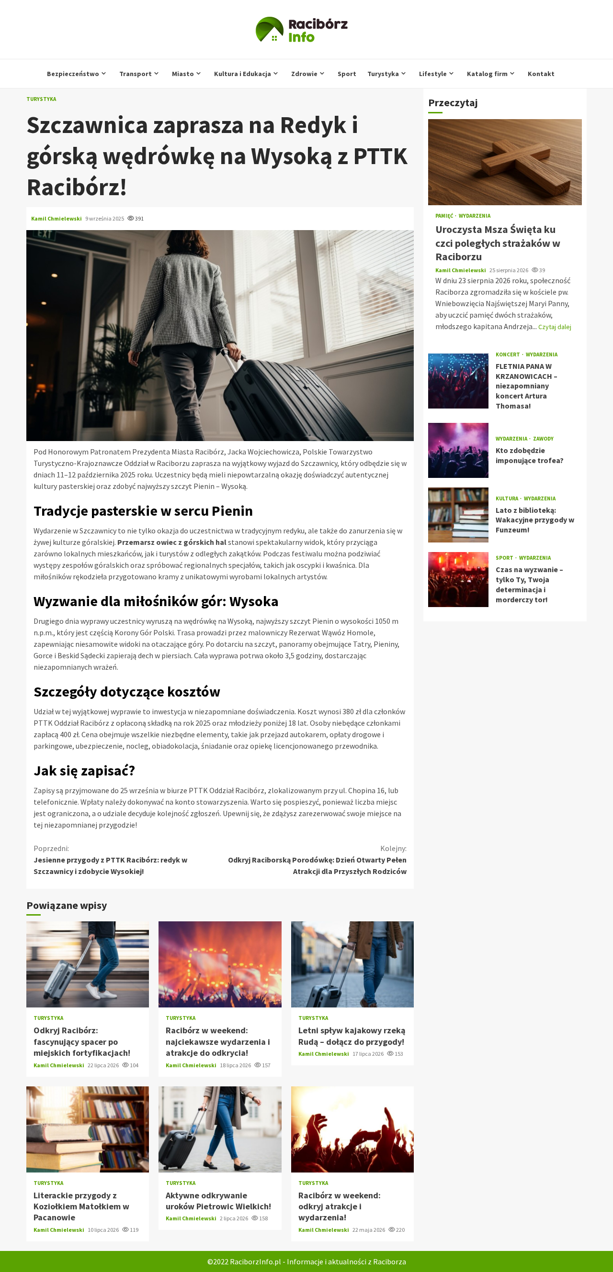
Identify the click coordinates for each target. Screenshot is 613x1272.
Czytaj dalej (554, 326)
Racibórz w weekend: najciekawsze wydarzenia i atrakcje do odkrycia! (220, 964)
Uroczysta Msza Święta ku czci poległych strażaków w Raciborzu (505, 162)
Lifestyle (433, 73)
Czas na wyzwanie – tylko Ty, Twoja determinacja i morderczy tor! (458, 579)
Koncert (508, 354)
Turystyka (383, 73)
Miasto (183, 73)
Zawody (543, 439)
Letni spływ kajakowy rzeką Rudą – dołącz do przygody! (352, 964)
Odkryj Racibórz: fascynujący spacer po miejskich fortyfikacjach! (87, 964)
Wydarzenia (474, 216)
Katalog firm (487, 73)
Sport (347, 73)
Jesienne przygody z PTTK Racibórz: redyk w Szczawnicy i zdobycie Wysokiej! (110, 859)
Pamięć (444, 216)
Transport (135, 73)
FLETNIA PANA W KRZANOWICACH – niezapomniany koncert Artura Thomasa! (458, 380)
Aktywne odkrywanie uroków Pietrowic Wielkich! (220, 1129)
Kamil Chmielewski (57, 218)
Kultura (507, 498)
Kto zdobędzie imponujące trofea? (458, 449)
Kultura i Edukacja (242, 73)
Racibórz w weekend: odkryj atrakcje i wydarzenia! (352, 1129)
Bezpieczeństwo (73, 73)
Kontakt (541, 73)
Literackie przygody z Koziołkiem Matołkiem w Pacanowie (87, 1129)
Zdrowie (304, 73)
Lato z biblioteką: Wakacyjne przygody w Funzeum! (458, 514)
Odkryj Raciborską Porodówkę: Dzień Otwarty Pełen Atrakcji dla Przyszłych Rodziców (317, 859)
